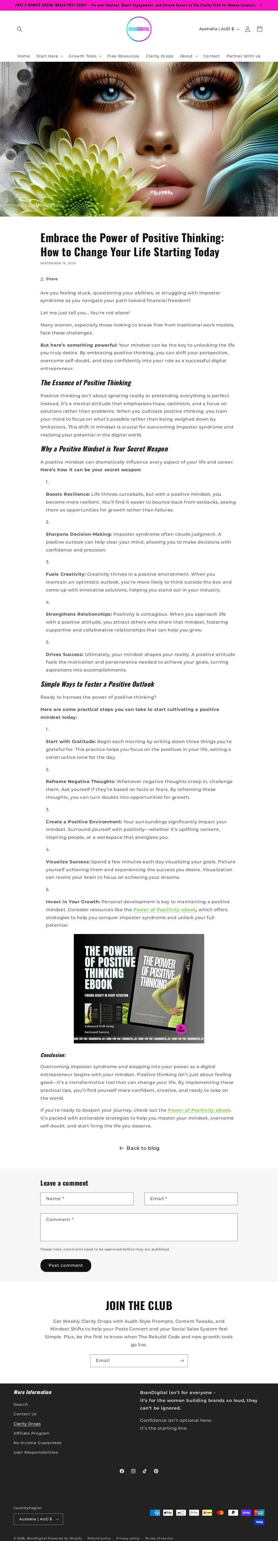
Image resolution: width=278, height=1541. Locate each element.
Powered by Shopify (65, 1538)
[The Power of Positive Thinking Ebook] (139, 1042)
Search (21, 1404)
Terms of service (159, 1538)
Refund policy (99, 1538)
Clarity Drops (27, 1423)
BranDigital (37, 1538)
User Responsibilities (36, 1452)
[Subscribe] (182, 1360)
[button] (20, 29)
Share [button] (52, 278)
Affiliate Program (31, 1433)
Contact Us (25, 1413)
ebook (164, 909)
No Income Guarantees (38, 1442)
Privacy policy (128, 1538)
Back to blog (143, 1148)
